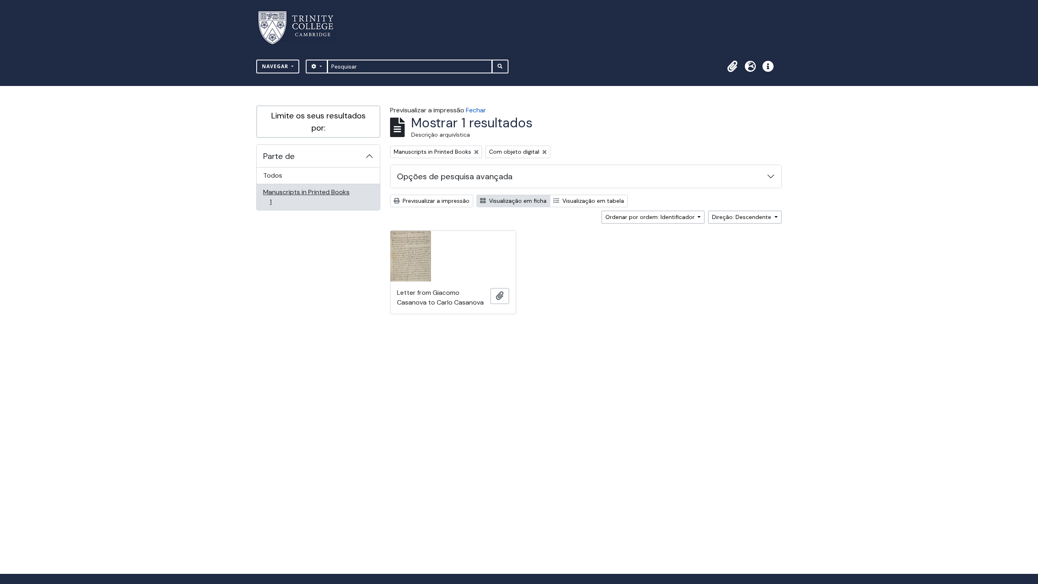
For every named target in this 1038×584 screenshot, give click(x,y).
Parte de (279, 156)
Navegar (276, 66)
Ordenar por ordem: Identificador (650, 217)
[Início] (300, 27)
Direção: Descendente (742, 217)
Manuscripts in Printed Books (306, 196)
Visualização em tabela (592, 200)
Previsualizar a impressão (435, 200)
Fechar (476, 110)
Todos (272, 175)
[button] (732, 66)
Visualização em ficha (517, 200)
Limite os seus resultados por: (318, 121)
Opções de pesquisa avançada (455, 176)
